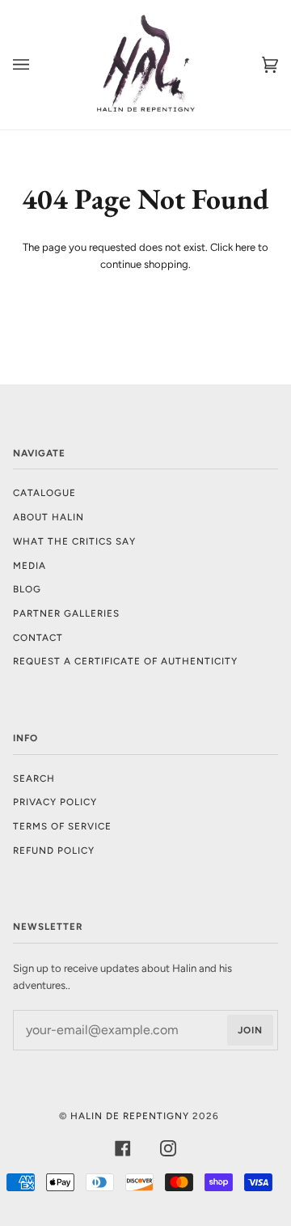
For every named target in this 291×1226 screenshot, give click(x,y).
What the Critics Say (74, 541)
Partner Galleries (66, 613)
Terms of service (62, 826)
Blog (27, 589)
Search (34, 778)
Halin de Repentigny (129, 1116)
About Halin (48, 517)
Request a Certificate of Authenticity (125, 661)
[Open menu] (37, 64)
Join (250, 1030)
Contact (38, 637)
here (245, 247)
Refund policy (54, 850)
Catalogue (44, 492)
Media (29, 565)
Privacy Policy (55, 802)
